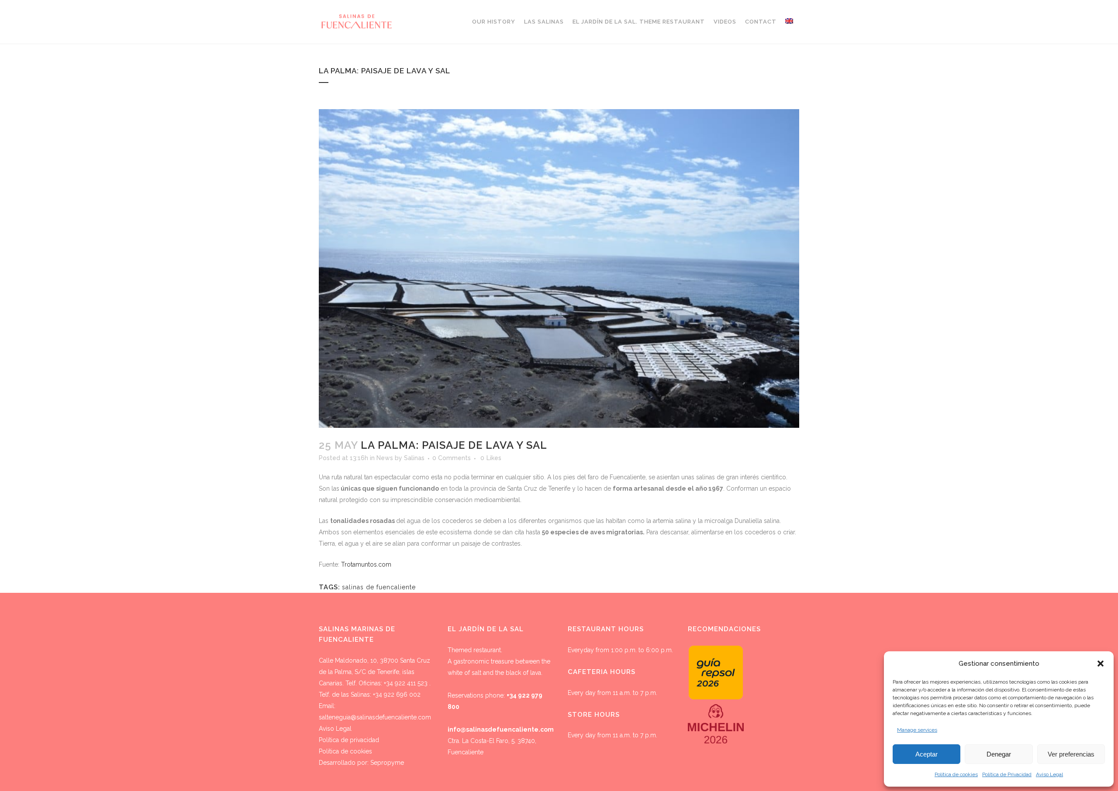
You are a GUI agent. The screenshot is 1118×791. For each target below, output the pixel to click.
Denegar (999, 754)
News (384, 457)
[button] (1100, 663)
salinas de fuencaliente (379, 587)
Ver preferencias (1071, 754)
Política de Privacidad (1007, 774)
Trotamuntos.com (366, 564)
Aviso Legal (1049, 774)
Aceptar (926, 754)
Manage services (917, 730)
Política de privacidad (349, 739)
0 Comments (451, 457)
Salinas (414, 457)
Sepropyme (387, 762)
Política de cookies (956, 774)
